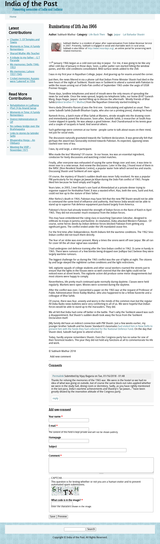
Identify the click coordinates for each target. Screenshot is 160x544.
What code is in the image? (67, 500)
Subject (53, 446)
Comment (55, 456)
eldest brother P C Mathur (70, 102)
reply (55, 398)
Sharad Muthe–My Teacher (25, 53)
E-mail (53, 426)
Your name (56, 417)
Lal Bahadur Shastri (134, 35)
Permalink (58, 376)
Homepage (55, 437)
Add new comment (60, 357)
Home (13, 17)
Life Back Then (97, 35)
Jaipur (117, 35)
